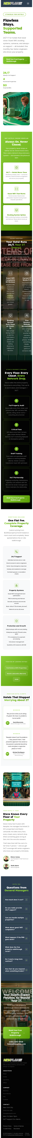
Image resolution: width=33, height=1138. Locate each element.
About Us (5, 1091)
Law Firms (6, 1080)
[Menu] (28, 3)
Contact (5, 1099)
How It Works (7, 1094)
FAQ (4, 1096)
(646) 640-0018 (16, 1042)
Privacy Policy (7, 1126)
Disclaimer (17, 1129)
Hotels (5, 1077)
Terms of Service (19, 1126)
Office (5, 1083)
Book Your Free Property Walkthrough (15, 60)
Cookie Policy (7, 1129)
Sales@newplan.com (16, 1044)
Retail (4, 1074)
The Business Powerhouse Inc (15, 1135)
